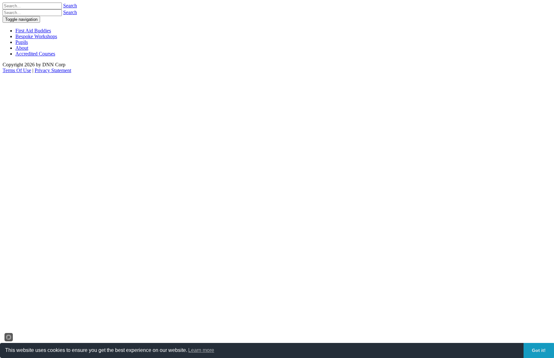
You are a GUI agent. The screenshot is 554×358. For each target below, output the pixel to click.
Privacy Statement (53, 70)
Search (70, 5)
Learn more (201, 350)
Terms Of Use (17, 70)
